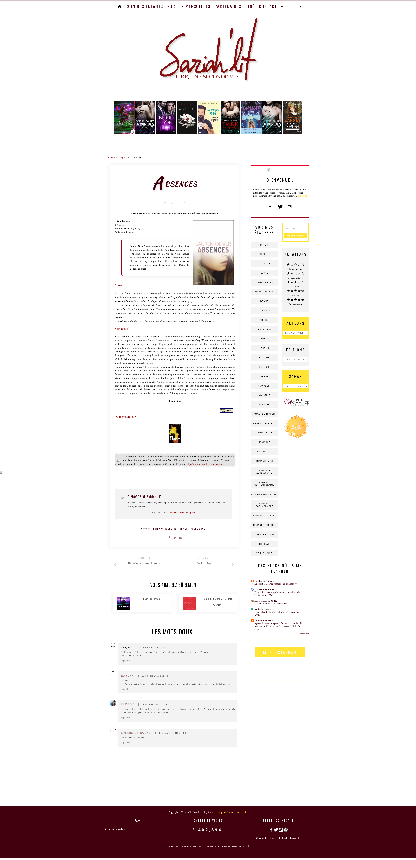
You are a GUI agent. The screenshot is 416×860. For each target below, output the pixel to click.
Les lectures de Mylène (266, 600)
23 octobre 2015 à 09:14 (155, 676)
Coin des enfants (144, 6)
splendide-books (136, 732)
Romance (264, 442)
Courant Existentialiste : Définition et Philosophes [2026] (276, 613)
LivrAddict (295, 838)
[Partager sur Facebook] (169, 537)
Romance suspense (264, 515)
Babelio (272, 838)
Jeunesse (264, 366)
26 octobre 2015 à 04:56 (155, 704)
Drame (264, 301)
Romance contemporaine (264, 483)
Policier (264, 404)
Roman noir (264, 432)
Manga (264, 376)
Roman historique (264, 423)
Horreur (264, 348)
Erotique (264, 319)
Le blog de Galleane (264, 581)
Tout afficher (304, 633)
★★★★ (145, 528)
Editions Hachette (165, 528)
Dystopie (264, 310)
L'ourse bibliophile (264, 589)
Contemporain (264, 282)
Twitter (181, 512)
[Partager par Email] (180, 537)
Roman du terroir (264, 413)
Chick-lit (264, 253)
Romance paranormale (264, 505)
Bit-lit (264, 244)
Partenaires (228, 6)
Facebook (172, 512)
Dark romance (264, 291)
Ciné (250, 6)
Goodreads (261, 838)
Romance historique (264, 494)
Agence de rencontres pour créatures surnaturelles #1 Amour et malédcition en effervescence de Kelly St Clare (278, 626)
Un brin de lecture (264, 620)
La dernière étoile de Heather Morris (270, 603)
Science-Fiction (264, 534)
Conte (264, 272)
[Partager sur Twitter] (174, 537)
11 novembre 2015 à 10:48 (173, 733)
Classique (264, 263)
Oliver (184, 528)
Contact (268, 6)
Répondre (125, 660)
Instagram (190, 512)
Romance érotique (264, 525)
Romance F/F (264, 451)
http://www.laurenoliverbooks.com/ (204, 464)
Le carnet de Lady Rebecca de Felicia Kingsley (275, 583)
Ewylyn (127, 675)
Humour (264, 357)
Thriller (264, 543)
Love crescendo (151, 599)
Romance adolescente (264, 471)
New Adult (264, 385)
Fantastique (264, 329)
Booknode (283, 838)
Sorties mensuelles (188, 6)
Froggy (127, 704)
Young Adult (123, 157)
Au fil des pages (262, 609)
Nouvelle (264, 395)
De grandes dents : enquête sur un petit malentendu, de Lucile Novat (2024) (278, 594)
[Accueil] (119, 6)
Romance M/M (264, 460)
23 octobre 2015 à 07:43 (152, 647)
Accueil (111, 157)
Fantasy (264, 338)
